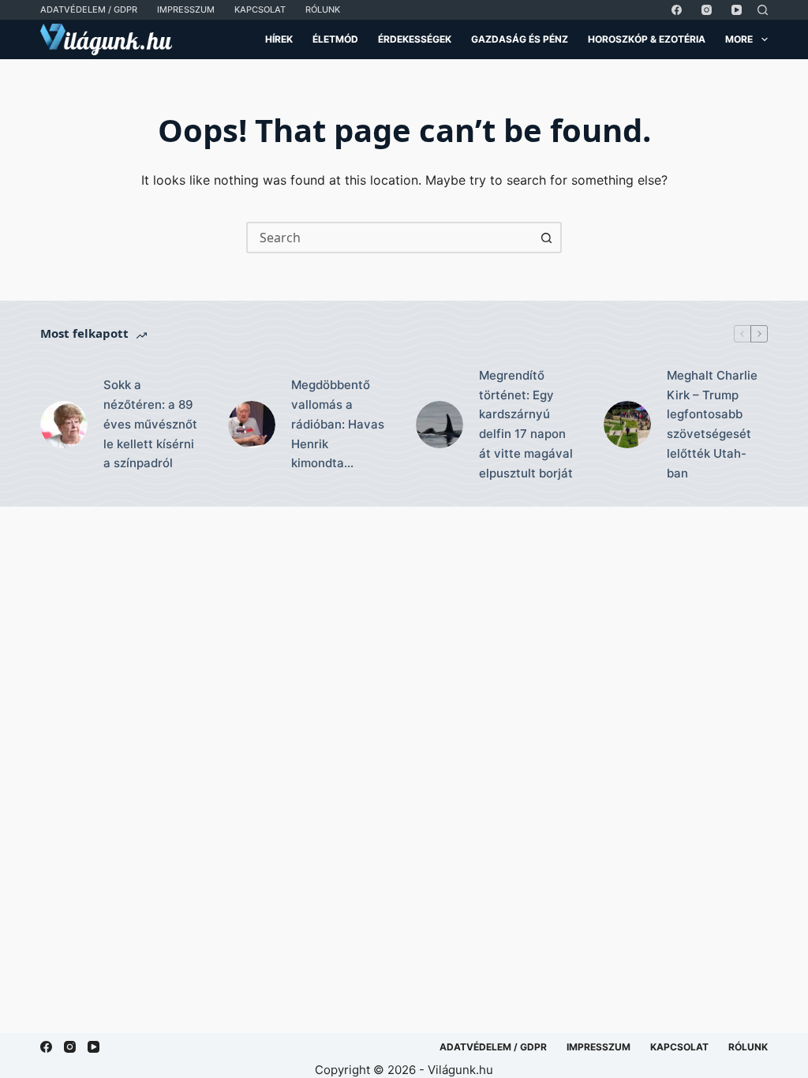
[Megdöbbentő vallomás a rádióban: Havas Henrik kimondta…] (251, 424)
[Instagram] (706, 10)
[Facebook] (676, 10)
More (739, 39)
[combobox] (390, 237)
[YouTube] (736, 10)
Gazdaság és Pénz (519, 39)
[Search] (763, 10)
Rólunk (322, 9)
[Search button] (546, 237)
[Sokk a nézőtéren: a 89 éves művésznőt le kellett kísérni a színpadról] (64, 424)
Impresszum (186, 9)
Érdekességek (414, 39)
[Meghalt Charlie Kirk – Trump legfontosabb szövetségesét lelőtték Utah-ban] (627, 424)
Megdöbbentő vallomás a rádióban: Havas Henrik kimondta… (337, 423)
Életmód (335, 39)
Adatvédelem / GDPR (88, 9)
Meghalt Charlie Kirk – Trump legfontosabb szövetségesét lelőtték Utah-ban (712, 424)
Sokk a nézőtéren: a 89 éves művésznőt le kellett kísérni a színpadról (150, 423)
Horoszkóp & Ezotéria (646, 39)
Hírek (279, 39)
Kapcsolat (260, 9)
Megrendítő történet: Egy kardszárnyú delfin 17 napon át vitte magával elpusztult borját (526, 424)
